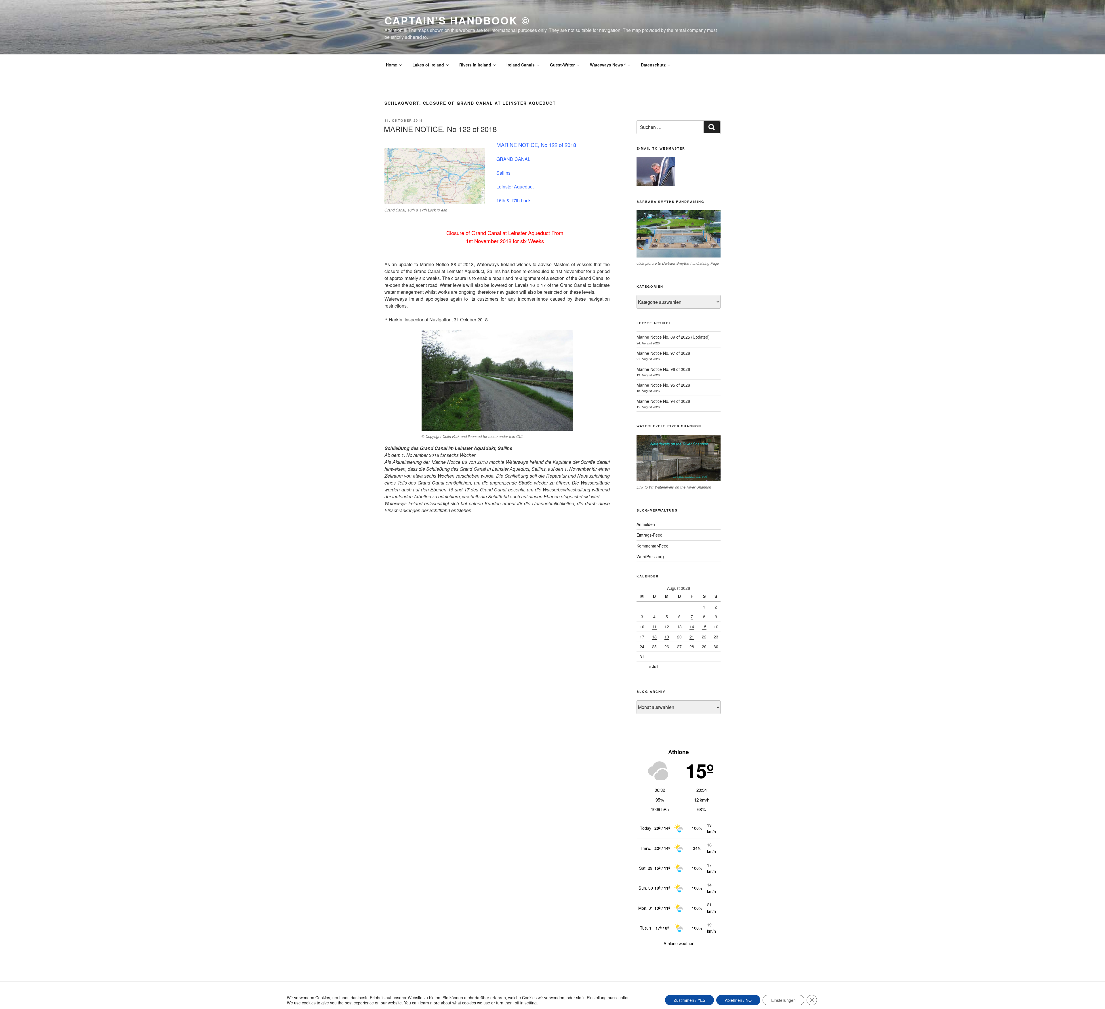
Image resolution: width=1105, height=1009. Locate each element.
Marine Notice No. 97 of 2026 (663, 353)
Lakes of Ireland (428, 65)
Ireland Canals (520, 65)
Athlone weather (679, 943)
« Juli (653, 666)
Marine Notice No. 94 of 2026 (663, 401)
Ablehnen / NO (738, 1000)
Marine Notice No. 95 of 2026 (663, 385)
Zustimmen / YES (689, 1000)
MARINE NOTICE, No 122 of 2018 (440, 128)
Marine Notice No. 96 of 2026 (663, 369)
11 (654, 627)
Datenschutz (653, 65)
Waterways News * (608, 65)
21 (691, 637)
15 (704, 627)
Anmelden (646, 524)
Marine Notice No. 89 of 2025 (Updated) (673, 337)
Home (391, 65)
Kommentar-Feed (652, 546)
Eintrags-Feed (649, 535)
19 (666, 637)
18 (654, 637)
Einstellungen (783, 1000)
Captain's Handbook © (457, 20)
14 (691, 627)
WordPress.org (650, 556)
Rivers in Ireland (475, 65)
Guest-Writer (562, 65)
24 (642, 646)
